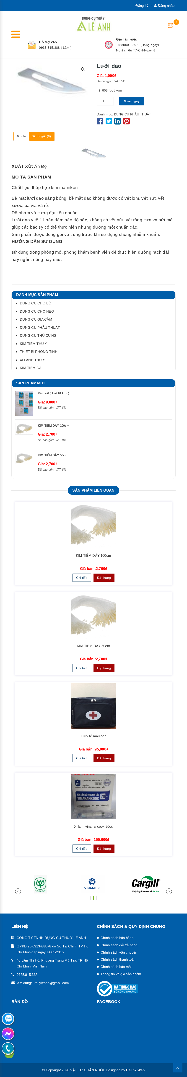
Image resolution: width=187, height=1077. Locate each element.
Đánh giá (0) (41, 136)
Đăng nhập (165, 6)
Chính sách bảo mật (116, 967)
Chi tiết (82, 577)
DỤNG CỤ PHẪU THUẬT (132, 114)
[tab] (21, 136)
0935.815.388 (27, 975)
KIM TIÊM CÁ (31, 368)
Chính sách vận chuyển (119, 952)
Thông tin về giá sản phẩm (121, 974)
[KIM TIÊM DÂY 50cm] (93, 616)
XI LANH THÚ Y (32, 360)
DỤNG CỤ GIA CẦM (36, 319)
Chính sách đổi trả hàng (119, 945)
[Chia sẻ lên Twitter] (109, 123)
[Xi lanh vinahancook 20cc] (93, 796)
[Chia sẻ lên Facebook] (100, 123)
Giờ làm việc (126, 39)
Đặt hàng (104, 577)
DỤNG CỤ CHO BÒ (36, 303)
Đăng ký (141, 6)
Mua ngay (132, 101)
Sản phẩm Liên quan (93, 490)
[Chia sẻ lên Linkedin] (117, 123)
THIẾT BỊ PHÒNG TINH (38, 352)
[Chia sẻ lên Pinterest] (126, 123)
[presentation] (18, 891)
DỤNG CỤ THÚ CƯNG (38, 335)
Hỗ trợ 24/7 (48, 42)
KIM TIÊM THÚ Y (33, 344)
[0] (171, 25)
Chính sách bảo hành (117, 938)
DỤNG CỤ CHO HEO (37, 311)
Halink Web (135, 1070)
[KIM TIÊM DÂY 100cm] (93, 525)
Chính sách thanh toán (118, 959)
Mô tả (21, 136)
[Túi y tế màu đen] (93, 706)
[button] (90, 896)
